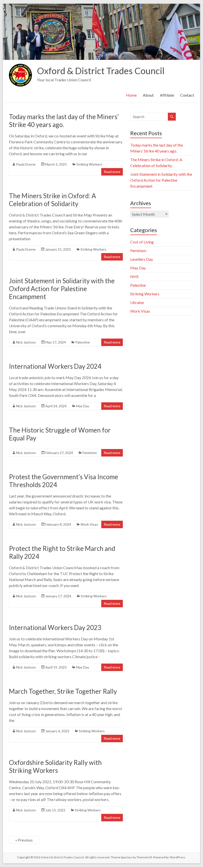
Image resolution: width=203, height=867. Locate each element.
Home (131, 95)
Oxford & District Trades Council (100, 70)
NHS (134, 276)
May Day (82, 406)
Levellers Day (141, 259)
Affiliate (167, 95)
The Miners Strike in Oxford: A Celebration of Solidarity (52, 200)
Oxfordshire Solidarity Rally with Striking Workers (55, 766)
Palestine (82, 342)
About (148, 95)
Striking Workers (89, 164)
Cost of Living (142, 241)
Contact (187, 95)
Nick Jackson (26, 342)
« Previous (24, 840)
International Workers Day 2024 (55, 366)
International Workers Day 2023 (55, 627)
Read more (112, 172)
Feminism (89, 453)
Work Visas (89, 524)
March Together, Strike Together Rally (63, 691)
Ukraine (137, 302)
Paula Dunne (26, 164)
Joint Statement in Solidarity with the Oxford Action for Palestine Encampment (62, 289)
